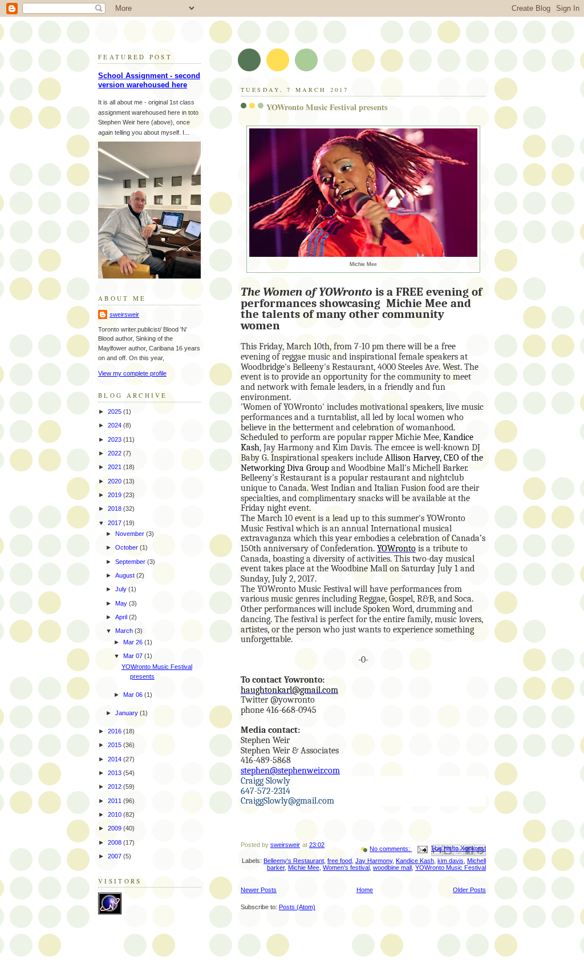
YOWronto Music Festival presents (327, 107)
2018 (115, 508)
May (122, 603)
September (131, 561)
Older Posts (469, 889)
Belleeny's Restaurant (293, 860)
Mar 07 (133, 655)
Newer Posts (259, 889)
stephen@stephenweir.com (290, 770)
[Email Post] (422, 848)
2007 (115, 856)
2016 (115, 731)
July (121, 589)
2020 (115, 481)
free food (339, 860)
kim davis (450, 860)
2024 (115, 425)
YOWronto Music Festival (450, 867)
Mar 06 (133, 694)
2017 (115, 522)
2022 (115, 453)
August (125, 575)
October (127, 547)
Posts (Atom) (297, 906)
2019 (115, 494)
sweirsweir (124, 314)
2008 (115, 842)
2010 (115, 814)
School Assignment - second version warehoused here (149, 80)
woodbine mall (392, 867)
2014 (115, 759)
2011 (115, 800)
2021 (115, 466)
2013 (115, 772)
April (122, 617)
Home (364, 889)
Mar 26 (133, 642)
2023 (115, 439)
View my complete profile (132, 373)
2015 (115, 744)
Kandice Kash (415, 860)
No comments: (391, 848)
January (127, 712)
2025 (115, 411)
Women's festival (346, 867)
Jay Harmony (373, 860)
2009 (115, 828)
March (125, 630)
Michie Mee (303, 867)
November (130, 533)
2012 (115, 786)
